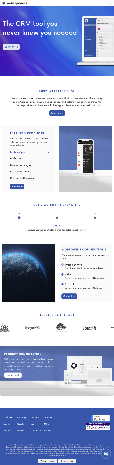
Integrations (36, 430)
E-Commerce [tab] (18, 171)
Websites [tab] (15, 158)
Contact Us (69, 296)
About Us (20, 424)
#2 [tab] (57, 214)
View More (17, 186)
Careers (20, 430)
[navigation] (110, 3)
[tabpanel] (57, 41)
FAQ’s (46, 424)
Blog (32, 424)
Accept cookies (47, 461)
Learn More (11, 47)
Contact (47, 430)
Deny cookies (67, 461)
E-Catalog (7, 430)
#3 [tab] (95, 214)
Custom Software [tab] (21, 178)
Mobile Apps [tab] (17, 152)
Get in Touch (13, 375)
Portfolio (6, 424)
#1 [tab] (19, 214)
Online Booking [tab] (19, 165)
